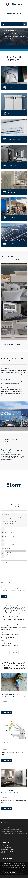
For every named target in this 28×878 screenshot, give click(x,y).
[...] (15, 551)
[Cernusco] (15, 557)
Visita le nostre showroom (14, 344)
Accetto (20, 872)
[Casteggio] (15, 555)
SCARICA (14, 652)
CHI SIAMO (17, 19)
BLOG (9, 19)
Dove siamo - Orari (14, 13)
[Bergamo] (15, 554)
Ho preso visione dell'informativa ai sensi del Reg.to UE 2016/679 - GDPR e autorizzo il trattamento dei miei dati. (14, 588)
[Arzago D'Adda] (15, 552)
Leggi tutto (6, 712)
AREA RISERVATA (8, 858)
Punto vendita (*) (5, 548)
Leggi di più (12, 872)
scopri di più (7, 42)
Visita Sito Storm (14, 464)
